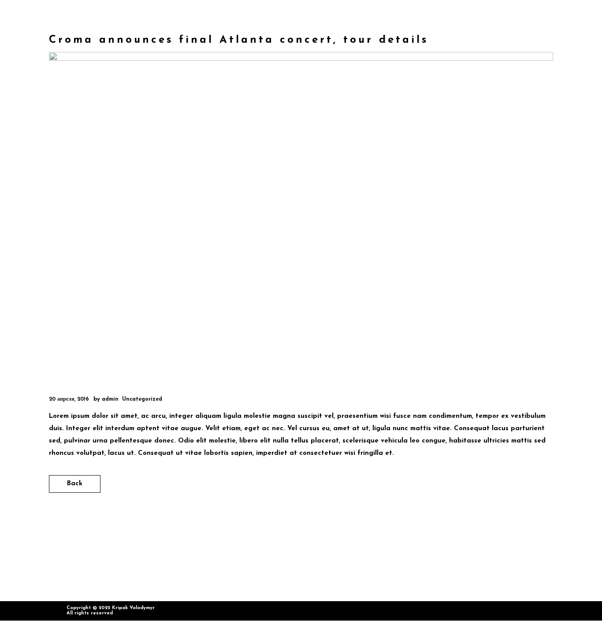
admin (110, 399)
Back (74, 483)
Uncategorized (142, 399)
